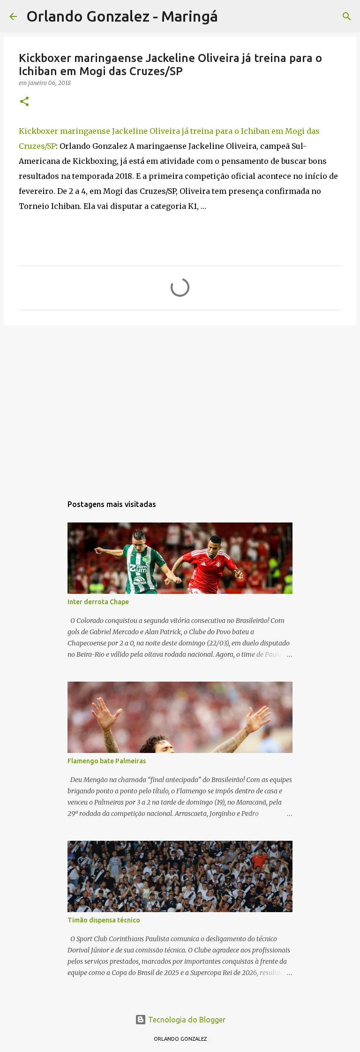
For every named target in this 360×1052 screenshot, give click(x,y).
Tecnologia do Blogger (185, 1019)
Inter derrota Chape (98, 602)
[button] (24, 102)
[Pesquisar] (231, 16)
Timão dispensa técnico (104, 920)
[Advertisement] (180, 405)
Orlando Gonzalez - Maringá (122, 16)
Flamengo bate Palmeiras (107, 761)
